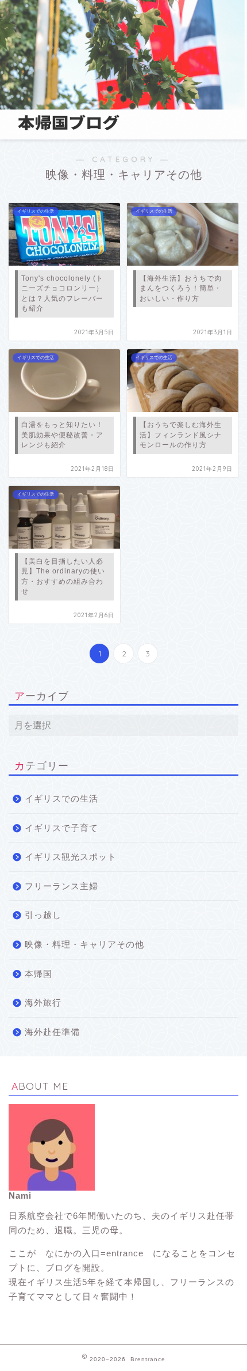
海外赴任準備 (52, 1032)
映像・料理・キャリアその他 (84, 944)
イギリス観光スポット (71, 857)
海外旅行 (43, 1002)
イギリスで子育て (61, 828)
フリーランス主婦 (61, 886)
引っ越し (43, 915)
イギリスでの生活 (61, 798)
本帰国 (38, 974)
